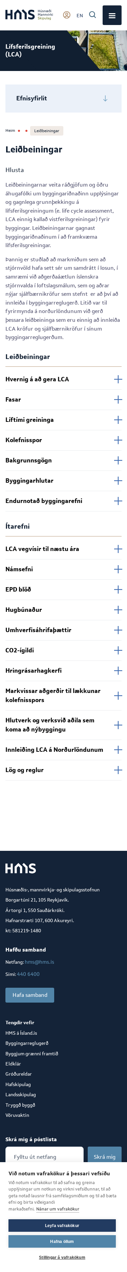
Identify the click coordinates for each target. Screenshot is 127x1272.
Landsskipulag (20, 1094)
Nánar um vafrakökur (57, 1209)
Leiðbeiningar (46, 131)
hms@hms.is (39, 962)
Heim (10, 130)
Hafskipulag (18, 1084)
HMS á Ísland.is (21, 1033)
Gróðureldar (18, 1074)
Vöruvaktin (17, 1115)
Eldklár (13, 1064)
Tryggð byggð (20, 1105)
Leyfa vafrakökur (62, 1225)
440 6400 (28, 974)
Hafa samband (30, 995)
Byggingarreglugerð (26, 1043)
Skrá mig (104, 1157)
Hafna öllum (62, 1241)
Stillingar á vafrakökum (62, 1257)
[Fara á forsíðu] (29, 15)
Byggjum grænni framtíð (31, 1054)
